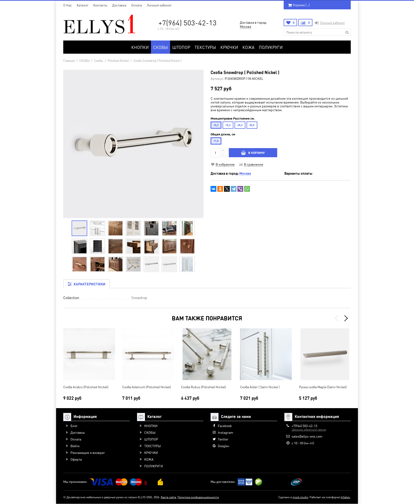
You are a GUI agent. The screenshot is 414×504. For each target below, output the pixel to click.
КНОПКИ (140, 47)
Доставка (119, 5)
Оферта (76, 459)
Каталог (82, 5)
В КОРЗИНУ (256, 153)
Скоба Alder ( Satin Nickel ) (260, 387)
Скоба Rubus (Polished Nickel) (203, 387)
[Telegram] (233, 189)
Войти (75, 446)
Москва (245, 26)
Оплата (136, 5)
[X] (227, 189)
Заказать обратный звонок (309, 429)
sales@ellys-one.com (307, 436)
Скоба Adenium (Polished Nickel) (146, 387)
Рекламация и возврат (87, 452)
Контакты (100, 5)
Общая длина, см (223, 134)
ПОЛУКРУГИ (271, 47)
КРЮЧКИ (229, 47)
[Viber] (240, 189)
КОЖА (248, 47)
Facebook (225, 425)
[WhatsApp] (247, 189)
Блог (74, 425)
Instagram (225, 432)
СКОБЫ (160, 47)
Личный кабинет (159, 5)
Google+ (224, 446)
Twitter (223, 439)
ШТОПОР (181, 47)
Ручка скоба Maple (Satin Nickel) (323, 387)
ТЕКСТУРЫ (205, 47)
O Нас (67, 5)
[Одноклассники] (220, 189)
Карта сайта (168, 497)
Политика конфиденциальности (198, 497)
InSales (345, 497)
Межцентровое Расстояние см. (233, 118)
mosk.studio (300, 497)
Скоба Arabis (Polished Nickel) (85, 387)
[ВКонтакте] (213, 189)
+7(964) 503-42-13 (187, 22)
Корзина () (301, 5)
